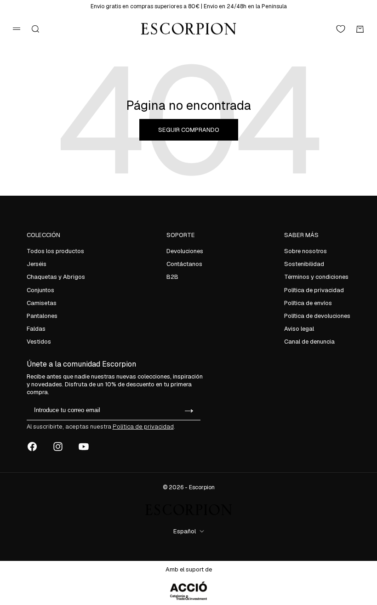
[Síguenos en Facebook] (32, 446)
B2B (172, 277)
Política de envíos (308, 303)
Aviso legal (299, 329)
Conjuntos (40, 290)
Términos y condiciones (316, 277)
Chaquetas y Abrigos (56, 277)
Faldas (36, 329)
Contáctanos (184, 264)
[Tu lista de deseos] (341, 29)
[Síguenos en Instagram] (57, 446)
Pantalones (42, 316)
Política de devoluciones (317, 316)
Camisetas (42, 303)
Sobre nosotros (305, 251)
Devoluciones (184, 251)
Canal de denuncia (309, 341)
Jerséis (36, 264)
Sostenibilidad (304, 264)
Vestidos (39, 341)
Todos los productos (55, 251)
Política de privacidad (314, 290)
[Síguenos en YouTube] (83, 446)
